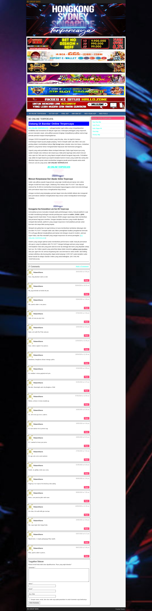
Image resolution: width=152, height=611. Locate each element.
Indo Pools (96, 125)
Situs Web (32, 594)
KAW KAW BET (76, 114)
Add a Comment (82, 266)
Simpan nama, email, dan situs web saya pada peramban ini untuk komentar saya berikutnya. (59, 599)
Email (31, 589)
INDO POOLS (103, 114)
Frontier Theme (120, 609)
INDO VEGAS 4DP (90, 114)
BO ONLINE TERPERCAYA (37, 114)
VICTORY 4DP (53, 114)
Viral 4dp (95, 131)
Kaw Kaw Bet (97, 122)
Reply (86, 280)
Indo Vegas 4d (97, 128)
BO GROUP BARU (34, 1)
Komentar (32, 567)
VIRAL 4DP (65, 114)
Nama (31, 583)
